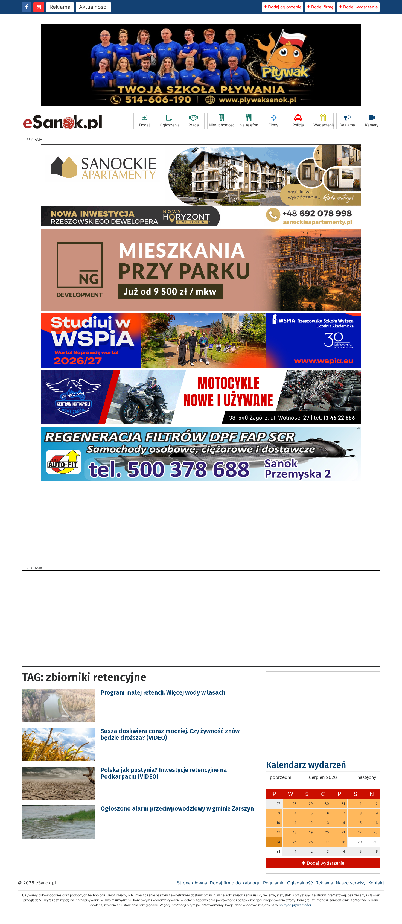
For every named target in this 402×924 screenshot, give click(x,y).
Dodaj (144, 125)
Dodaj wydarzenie (360, 7)
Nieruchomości (222, 125)
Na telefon (249, 125)
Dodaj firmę (322, 7)
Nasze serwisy (351, 882)
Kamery (372, 125)
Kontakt (376, 882)
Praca (193, 125)
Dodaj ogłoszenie (284, 7)
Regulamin (273, 882)
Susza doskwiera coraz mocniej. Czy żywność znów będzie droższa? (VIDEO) (170, 734)
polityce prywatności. (295, 905)
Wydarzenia (323, 125)
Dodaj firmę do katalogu (235, 882)
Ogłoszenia (170, 125)
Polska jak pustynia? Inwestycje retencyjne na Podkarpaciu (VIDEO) (164, 773)
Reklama (60, 7)
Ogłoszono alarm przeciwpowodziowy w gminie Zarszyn (177, 808)
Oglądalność (300, 882)
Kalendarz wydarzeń (306, 765)
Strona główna (192, 882)
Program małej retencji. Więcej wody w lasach (163, 692)
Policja (298, 125)
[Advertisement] (201, 521)
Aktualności (93, 7)
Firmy (273, 125)
